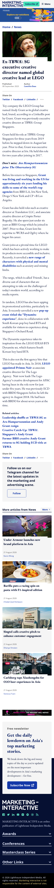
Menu (47, 4)
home (6, 27)
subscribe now (23, 786)
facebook (18, 99)
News (17, 27)
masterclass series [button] (18, 852)
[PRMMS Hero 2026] (27, 15)
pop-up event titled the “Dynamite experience (25, 314)
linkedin (31, 99)
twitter (6, 99)
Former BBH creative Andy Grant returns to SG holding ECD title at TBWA (24, 442)
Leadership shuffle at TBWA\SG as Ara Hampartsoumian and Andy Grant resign (24, 422)
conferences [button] (13, 843)
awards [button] (9, 833)
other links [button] (12, 862)
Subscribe (32, 4)
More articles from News (25, 509)
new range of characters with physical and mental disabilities (25, 261)
